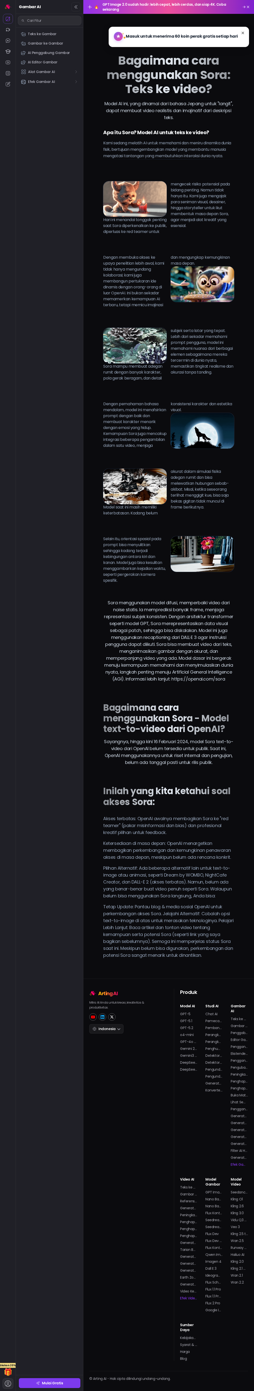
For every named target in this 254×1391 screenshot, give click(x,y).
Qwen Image (214, 1254)
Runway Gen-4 (239, 1247)
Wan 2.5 (237, 1240)
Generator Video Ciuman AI (188, 1242)
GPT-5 (185, 1014)
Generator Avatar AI (239, 1122)
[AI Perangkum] (8, 73)
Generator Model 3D (239, 1129)
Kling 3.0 (237, 1213)
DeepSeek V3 (188, 1069)
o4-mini (186, 1034)
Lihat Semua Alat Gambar (239, 1102)
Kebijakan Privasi (188, 1337)
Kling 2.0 (237, 1261)
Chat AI (211, 1014)
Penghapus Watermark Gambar (239, 1081)
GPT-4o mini (188, 1041)
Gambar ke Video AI (188, 1194)
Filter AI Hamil (239, 1150)
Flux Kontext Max (214, 1247)
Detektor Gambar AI (214, 1062)
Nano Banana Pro (214, 1206)
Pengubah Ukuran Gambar (239, 1067)
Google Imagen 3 (214, 1310)
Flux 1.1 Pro (213, 1289)
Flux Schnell (214, 1282)
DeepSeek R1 (188, 1062)
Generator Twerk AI (188, 1263)
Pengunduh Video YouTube (214, 1069)
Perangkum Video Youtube (214, 1034)
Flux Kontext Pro (214, 1213)
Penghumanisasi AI (214, 1048)
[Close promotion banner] (248, 7)
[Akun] (7, 1383)
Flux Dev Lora (214, 1240)
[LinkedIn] (102, 1017)
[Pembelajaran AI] (8, 51)
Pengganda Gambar (239, 1060)
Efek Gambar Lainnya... (239, 1164)
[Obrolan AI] (8, 41)
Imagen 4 (213, 1261)
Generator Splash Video (188, 1284)
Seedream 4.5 (214, 1219)
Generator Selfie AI (239, 1143)
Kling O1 (237, 1199)
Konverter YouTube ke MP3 (214, 1090)
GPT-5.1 (186, 1020)
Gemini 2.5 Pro (188, 1048)
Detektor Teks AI (214, 1055)
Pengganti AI (239, 1046)
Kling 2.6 (237, 1206)
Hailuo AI (237, 1254)
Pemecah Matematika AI (214, 1020)
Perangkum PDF (214, 1041)
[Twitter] (112, 1017)
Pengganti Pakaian (239, 1109)
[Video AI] (8, 30)
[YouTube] (93, 1017)
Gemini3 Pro (188, 1055)
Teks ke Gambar (239, 1018)
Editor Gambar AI (239, 1039)
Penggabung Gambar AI (239, 1032)
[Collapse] (75, 6)
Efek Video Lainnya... (188, 1298)
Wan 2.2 (237, 1282)
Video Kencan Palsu (188, 1291)
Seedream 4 (214, 1226)
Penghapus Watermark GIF (239, 1088)
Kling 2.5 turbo (239, 1233)
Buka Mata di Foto (239, 1095)
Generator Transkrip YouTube (214, 1083)
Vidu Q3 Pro (239, 1219)
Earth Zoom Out (188, 1277)
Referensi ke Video (188, 1201)
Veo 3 (235, 1226)
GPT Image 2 (214, 1192)
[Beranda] (7, 6)
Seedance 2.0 (239, 1192)
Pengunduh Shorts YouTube (214, 1076)
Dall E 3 (211, 1268)
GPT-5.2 (186, 1027)
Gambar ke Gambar (239, 1025)
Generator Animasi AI (188, 1208)
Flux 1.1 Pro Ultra (214, 1296)
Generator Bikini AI (188, 1256)
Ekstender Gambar (239, 1053)
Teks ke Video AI (188, 1187)
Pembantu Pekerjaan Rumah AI (214, 1027)
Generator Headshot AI (239, 1115)
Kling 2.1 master (239, 1268)
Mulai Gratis (52, 1383)
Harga (185, 1351)
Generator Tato (239, 1136)
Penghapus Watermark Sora (188, 1221)
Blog (183, 1358)
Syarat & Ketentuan (188, 1344)
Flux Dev (212, 1233)
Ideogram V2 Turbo (214, 1275)
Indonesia (106, 1028)
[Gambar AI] (8, 19)
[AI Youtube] (8, 62)
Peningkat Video (188, 1215)
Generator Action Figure (188, 1270)
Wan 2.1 (237, 1275)
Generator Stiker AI (239, 1157)
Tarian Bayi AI (188, 1249)
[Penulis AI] (8, 84)
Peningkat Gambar (239, 1074)
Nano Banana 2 (214, 1199)
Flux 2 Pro (212, 1303)
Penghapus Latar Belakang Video (188, 1235)
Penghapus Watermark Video (188, 1228)
